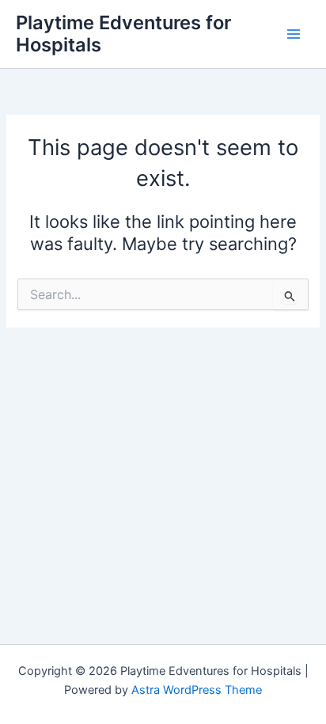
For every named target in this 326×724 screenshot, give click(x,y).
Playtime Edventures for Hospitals (123, 33)
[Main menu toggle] (293, 34)
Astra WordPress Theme (196, 690)
